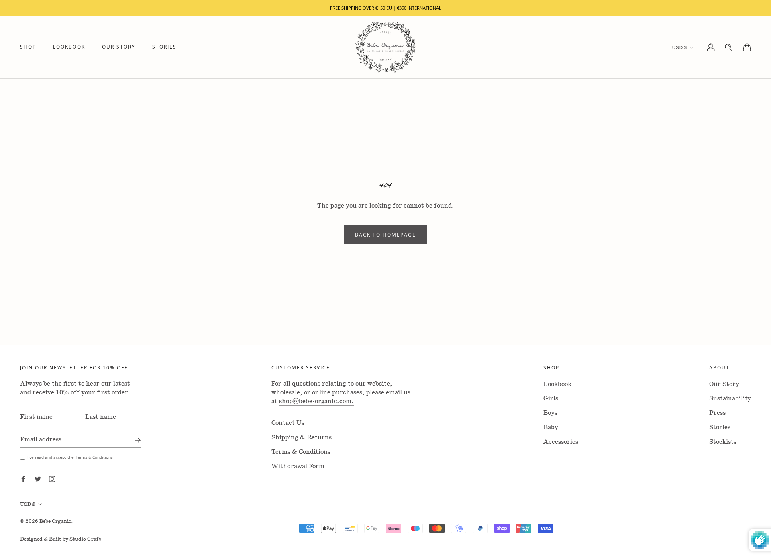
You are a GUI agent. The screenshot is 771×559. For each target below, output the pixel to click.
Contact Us (287, 423)
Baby (550, 427)
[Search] (729, 47)
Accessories (560, 442)
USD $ (679, 48)
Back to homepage (385, 234)
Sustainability (730, 398)
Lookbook (69, 47)
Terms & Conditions (300, 452)
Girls (550, 398)
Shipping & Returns (301, 437)
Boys (550, 413)
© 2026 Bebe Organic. (46, 521)
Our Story (118, 47)
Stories (164, 47)
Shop (28, 47)
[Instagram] (52, 478)
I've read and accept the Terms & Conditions (70, 457)
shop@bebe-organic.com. (316, 401)
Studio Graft (85, 539)
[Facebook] (23, 478)
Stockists (722, 442)
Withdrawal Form (297, 466)
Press (717, 413)
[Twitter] (38, 478)
